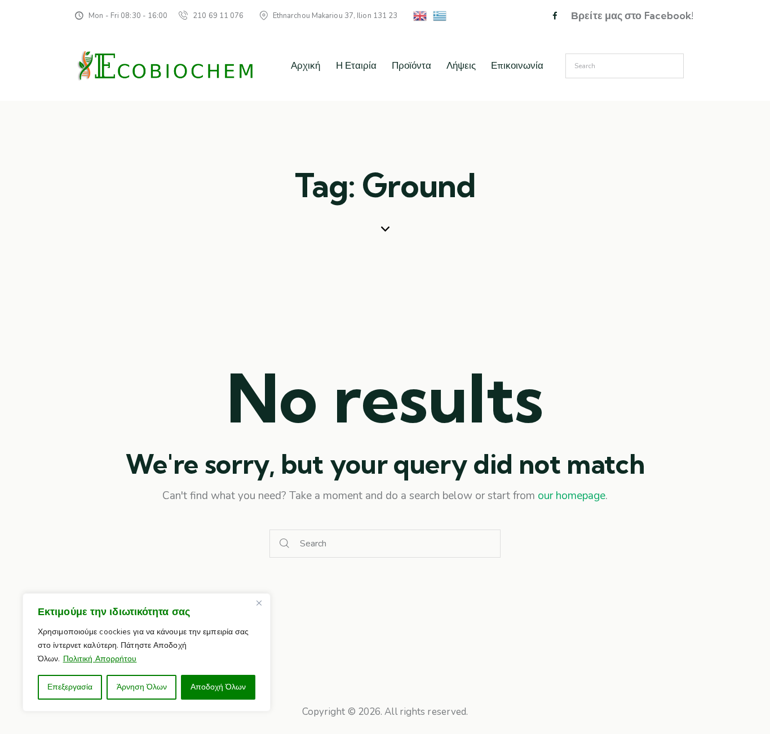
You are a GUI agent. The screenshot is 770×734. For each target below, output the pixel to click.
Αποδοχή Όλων (218, 687)
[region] (147, 652)
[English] (420, 15)
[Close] (258, 603)
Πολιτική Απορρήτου (100, 658)
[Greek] (440, 15)
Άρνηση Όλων (142, 687)
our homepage (571, 495)
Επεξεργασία (69, 687)
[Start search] (284, 544)
